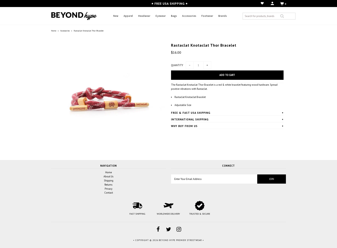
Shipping (108, 180)
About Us (109, 176)
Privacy (108, 188)
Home (53, 30)
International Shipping (189, 119)
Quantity (177, 65)
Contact (108, 192)
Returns (109, 184)
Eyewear (161, 16)
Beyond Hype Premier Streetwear (180, 240)
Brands (222, 16)
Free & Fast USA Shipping (190, 113)
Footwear (207, 16)
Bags (174, 16)
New (115, 16)
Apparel (128, 16)
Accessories (189, 16)
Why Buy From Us (184, 126)
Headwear (144, 16)
